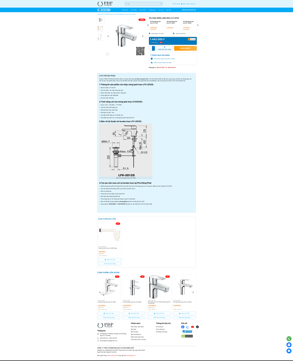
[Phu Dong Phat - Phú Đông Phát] (105, 4)
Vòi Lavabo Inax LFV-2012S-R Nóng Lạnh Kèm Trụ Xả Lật (159, 302)
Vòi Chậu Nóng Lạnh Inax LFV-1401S (107, 302)
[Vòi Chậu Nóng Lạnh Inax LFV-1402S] (184, 287)
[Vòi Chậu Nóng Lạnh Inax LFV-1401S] (109, 287)
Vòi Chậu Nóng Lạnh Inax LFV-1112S (188, 22)
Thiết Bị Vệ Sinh (108, 14)
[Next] (142, 36)
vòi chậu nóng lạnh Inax (141, 79)
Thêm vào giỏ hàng (164, 49)
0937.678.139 (171, 67)
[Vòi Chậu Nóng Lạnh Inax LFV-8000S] (134, 287)
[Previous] (108, 36)
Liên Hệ (168, 10)
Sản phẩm (143, 10)
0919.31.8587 (161, 67)
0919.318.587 (113, 338)
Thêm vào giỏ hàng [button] (110, 263)
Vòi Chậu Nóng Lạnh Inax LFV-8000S (132, 302)
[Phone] (289, 338)
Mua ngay (185, 48)
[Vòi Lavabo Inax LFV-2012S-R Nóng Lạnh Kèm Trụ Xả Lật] (159, 287)
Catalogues (152, 10)
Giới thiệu (134, 10)
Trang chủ (125, 10)
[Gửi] (161, 4)
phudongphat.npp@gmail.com (108, 340)
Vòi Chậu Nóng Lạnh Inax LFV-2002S (172, 22)
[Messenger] (289, 350)
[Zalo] (289, 344)
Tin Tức (161, 10)
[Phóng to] (107, 54)
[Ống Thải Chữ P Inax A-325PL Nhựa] (110, 233)
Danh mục (104, 10)
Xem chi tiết (111, 259)
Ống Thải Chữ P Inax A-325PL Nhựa (108, 248)
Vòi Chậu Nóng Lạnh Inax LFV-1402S (155, 22)
